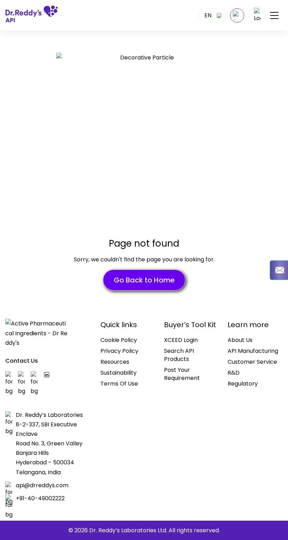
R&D (234, 373)
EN (207, 15)
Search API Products (179, 355)
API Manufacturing (253, 351)
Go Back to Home (144, 280)
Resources (114, 362)
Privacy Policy (119, 351)
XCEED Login (181, 340)
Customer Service (252, 362)
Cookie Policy (118, 340)
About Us (240, 340)
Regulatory (243, 384)
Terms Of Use (119, 384)
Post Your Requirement (182, 374)
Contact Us (21, 361)
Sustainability (118, 373)
